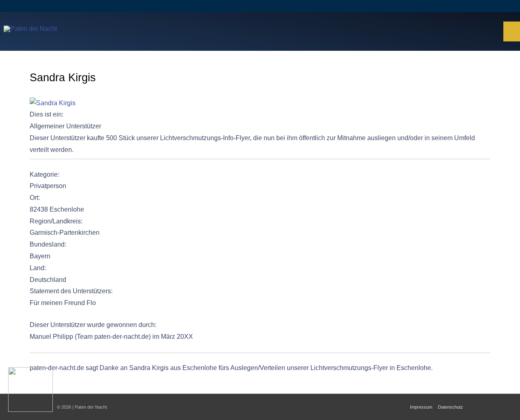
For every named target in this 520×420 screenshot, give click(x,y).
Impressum (421, 407)
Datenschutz (450, 407)
